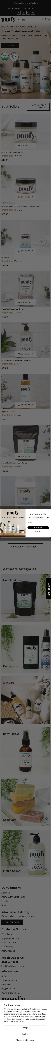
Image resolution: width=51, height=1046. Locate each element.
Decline (25, 1034)
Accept (25, 1028)
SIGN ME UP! (38, 527)
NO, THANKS (38, 531)
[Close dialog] (49, 510)
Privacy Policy (20, 1021)
